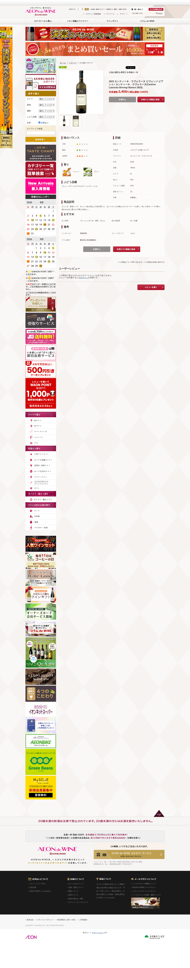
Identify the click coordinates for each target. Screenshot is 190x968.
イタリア (73, 63)
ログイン (84, 277)
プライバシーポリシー (45, 920)
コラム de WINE (147, 21)
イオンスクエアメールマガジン (144, 891)
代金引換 (32, 887)
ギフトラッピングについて (78, 902)
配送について (73, 891)
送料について (73, 895)
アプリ (122, 14)
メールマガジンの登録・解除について (146, 895)
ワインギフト (112, 21)
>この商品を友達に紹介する (154, 262)
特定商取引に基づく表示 (66, 920)
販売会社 (30, 920)
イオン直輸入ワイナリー (77, 21)
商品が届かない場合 (75, 899)
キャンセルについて (75, 884)
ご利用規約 (83, 920)
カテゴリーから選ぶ (43, 21)
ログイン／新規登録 (93, 14)
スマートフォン (98, 933)
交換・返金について (75, 887)
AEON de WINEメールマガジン (144, 887)
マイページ (110, 14)
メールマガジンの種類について (144, 884)
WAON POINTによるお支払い (40, 891)
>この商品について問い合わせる (130, 262)
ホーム (63, 63)
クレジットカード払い (37, 884)
